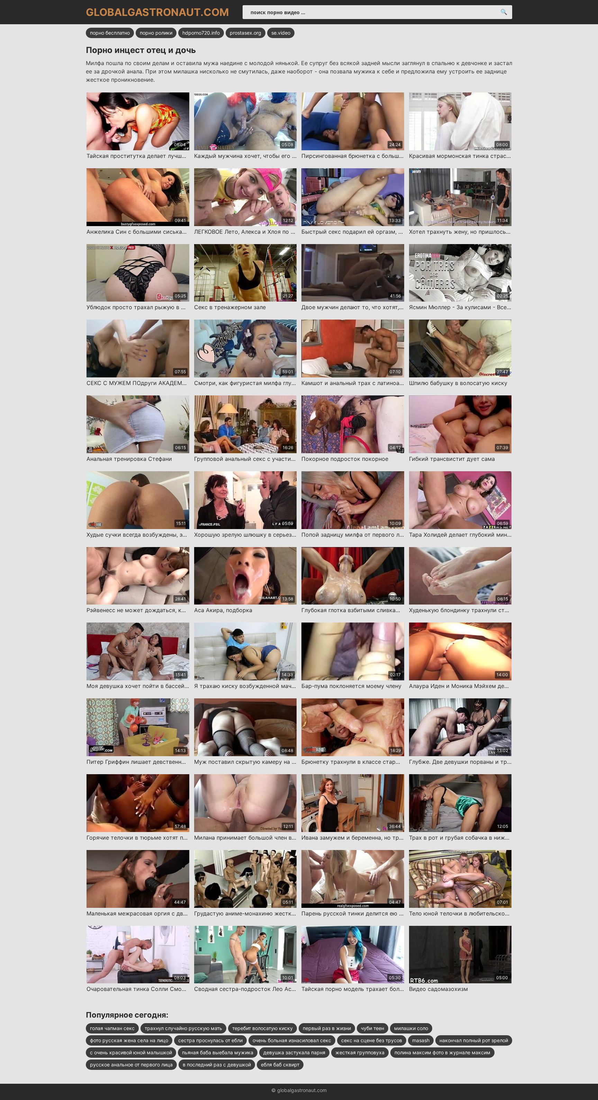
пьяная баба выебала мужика (217, 1052)
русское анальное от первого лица (131, 1064)
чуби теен (372, 1028)
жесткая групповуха (359, 1052)
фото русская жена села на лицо (129, 1040)
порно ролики (156, 33)
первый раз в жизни (327, 1028)
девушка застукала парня (294, 1052)
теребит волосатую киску (262, 1028)
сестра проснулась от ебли (210, 1040)
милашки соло (411, 1028)
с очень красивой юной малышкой (131, 1052)
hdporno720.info (201, 33)
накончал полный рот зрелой (474, 1040)
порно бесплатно (110, 33)
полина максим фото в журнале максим (442, 1052)
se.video (280, 33)
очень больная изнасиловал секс (292, 1040)
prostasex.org (245, 33)
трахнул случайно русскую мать (183, 1028)
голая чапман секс (112, 1028)
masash (420, 1040)
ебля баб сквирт (280, 1064)
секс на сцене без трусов (371, 1040)
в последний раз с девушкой (217, 1064)
